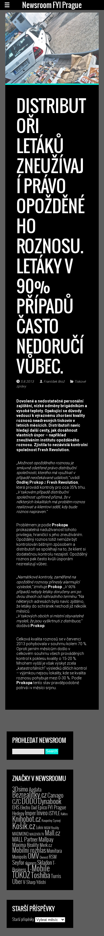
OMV (33, 856)
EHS (15, 807)
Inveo (42, 812)
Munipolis (19, 856)
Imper (30, 813)
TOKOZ (21, 874)
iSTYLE (54, 813)
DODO (29, 800)
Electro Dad (28, 807)
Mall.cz (52, 832)
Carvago (55, 795)
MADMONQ (20, 834)
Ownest (44, 857)
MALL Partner (25, 839)
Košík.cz (23, 825)
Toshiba (40, 874)
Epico (42, 807)
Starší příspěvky (23, 919)
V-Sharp (29, 881)
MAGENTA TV (36, 834)
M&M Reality (51, 827)
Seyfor (18, 862)
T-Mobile (38, 868)
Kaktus (64, 814)
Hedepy (18, 813)
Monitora (54, 850)
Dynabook (49, 801)
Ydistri (41, 882)
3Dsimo (20, 788)
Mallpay (46, 839)
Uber (17, 881)
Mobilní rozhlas (29, 850)
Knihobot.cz (26, 819)
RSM (53, 856)
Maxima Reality (25, 844)
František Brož (54, 382)
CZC (16, 801)
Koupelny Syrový (51, 820)
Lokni (39, 827)
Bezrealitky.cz (29, 794)
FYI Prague (57, 807)
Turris (56, 876)
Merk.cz (46, 844)
